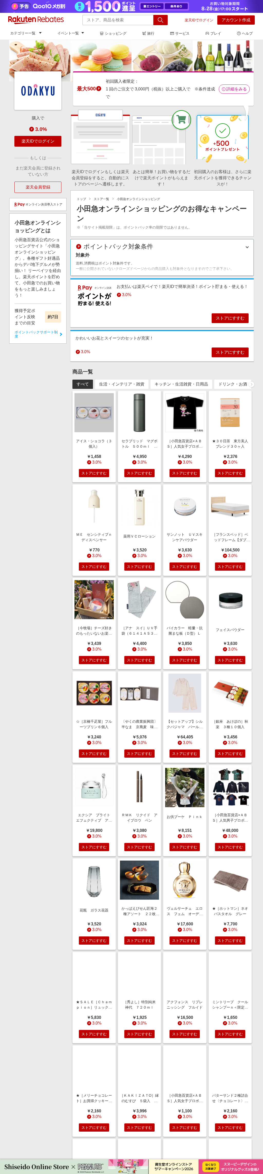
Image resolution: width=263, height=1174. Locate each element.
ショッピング (115, 33)
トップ (81, 199)
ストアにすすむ (230, 318)
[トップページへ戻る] (36, 20)
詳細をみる (236, 89)
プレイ (215, 33)
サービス (182, 33)
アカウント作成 (236, 20)
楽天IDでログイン (199, 20)
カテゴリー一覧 (22, 33)
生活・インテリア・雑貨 (121, 384)
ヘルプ (247, 33)
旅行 (150, 33)
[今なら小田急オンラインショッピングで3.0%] (131, 60)
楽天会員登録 (38, 187)
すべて (83, 384)
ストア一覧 (101, 199)
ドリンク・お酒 (232, 384)
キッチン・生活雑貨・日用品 (181, 384)
